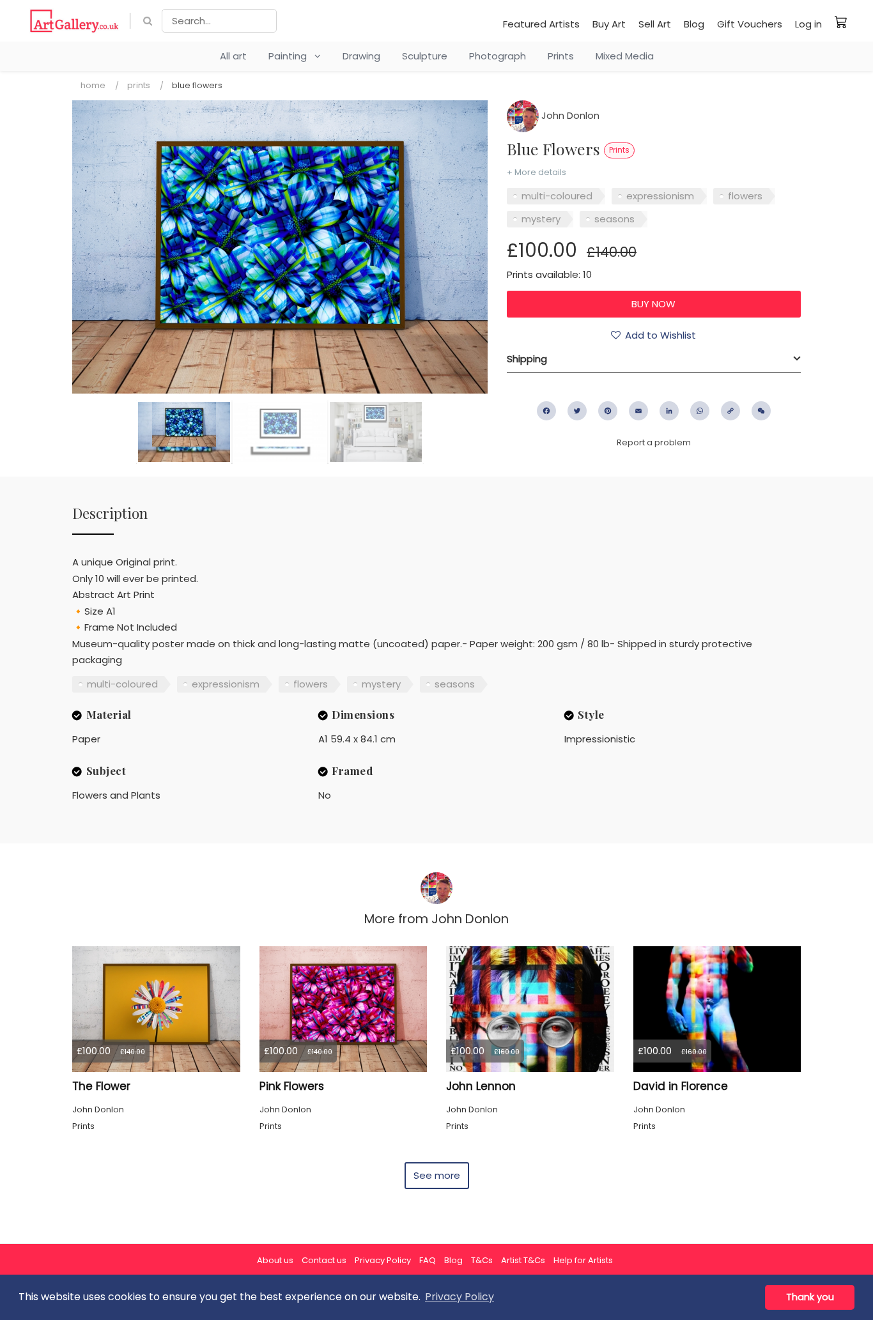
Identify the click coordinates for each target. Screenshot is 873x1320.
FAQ (427, 1260)
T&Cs (482, 1260)
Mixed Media (625, 56)
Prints (561, 56)
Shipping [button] (527, 358)
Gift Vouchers (749, 24)
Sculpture (424, 56)
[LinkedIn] (669, 410)
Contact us (324, 1260)
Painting (291, 56)
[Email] (638, 410)
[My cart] (841, 22)
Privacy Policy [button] (459, 1296)
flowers (745, 196)
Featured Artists (541, 24)
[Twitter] (577, 410)
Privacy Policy (383, 1260)
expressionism (660, 196)
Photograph (497, 56)
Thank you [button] (810, 1297)
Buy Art (609, 24)
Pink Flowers (291, 1086)
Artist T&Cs (523, 1260)
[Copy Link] (730, 410)
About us (275, 1260)
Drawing (361, 56)
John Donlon (569, 115)
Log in (808, 24)
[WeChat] (761, 410)
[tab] (654, 359)
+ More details (536, 172)
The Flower (101, 1086)
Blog (694, 24)
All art (233, 56)
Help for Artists (583, 1260)
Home (93, 85)
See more (436, 1175)
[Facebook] (546, 410)
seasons (614, 219)
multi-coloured (556, 196)
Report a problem (654, 442)
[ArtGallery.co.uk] (74, 21)
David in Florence (680, 1086)
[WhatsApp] (700, 410)
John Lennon (481, 1086)
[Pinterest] (608, 410)
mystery (540, 219)
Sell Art (654, 24)
